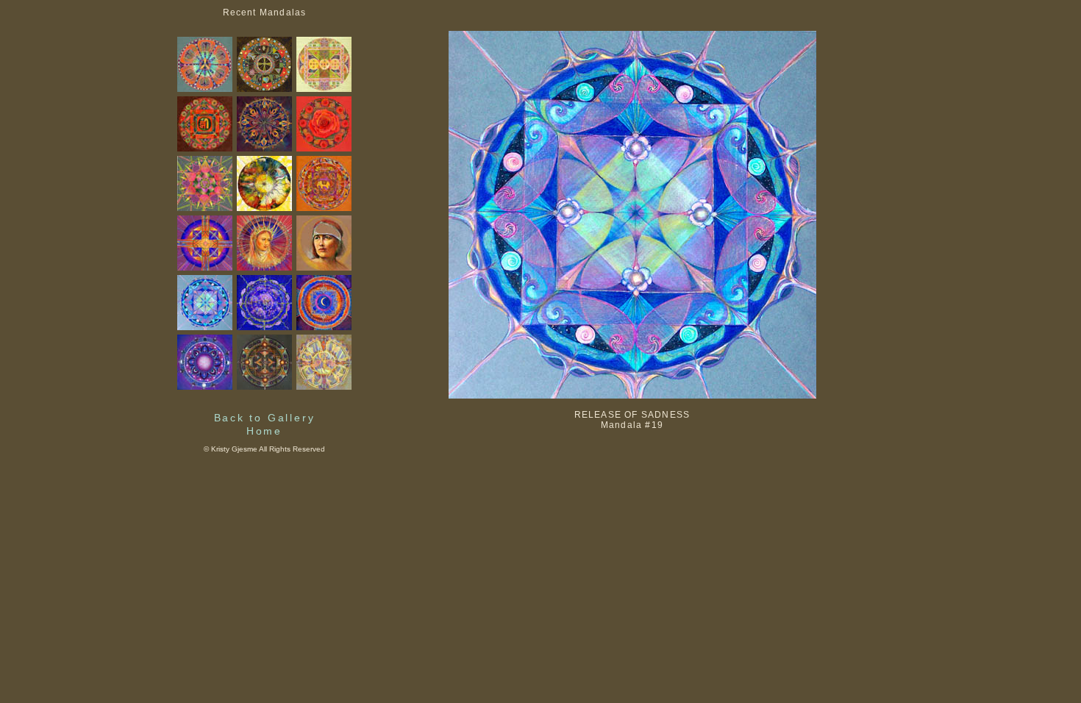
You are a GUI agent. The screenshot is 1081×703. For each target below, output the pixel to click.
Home (264, 431)
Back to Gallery (264, 418)
